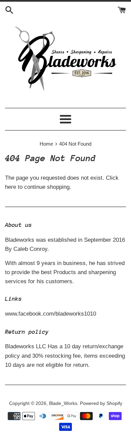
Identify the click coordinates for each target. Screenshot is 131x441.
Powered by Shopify (101, 403)
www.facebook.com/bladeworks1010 (50, 314)
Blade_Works (63, 403)
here (10, 187)
